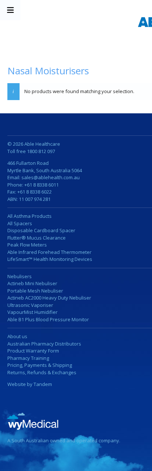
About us (17, 336)
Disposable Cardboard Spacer (41, 230)
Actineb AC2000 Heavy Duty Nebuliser (49, 297)
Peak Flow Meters (27, 244)
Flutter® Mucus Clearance (36, 237)
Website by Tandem (29, 384)
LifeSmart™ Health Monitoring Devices (49, 259)
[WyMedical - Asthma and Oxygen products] (33, 421)
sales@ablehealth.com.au (50, 177)
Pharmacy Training (28, 358)
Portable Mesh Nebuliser (35, 290)
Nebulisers (19, 276)
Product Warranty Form (33, 350)
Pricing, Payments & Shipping (39, 365)
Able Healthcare (42, 144)
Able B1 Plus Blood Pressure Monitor (48, 319)
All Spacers (19, 223)
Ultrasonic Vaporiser (30, 305)
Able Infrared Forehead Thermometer (49, 252)
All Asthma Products (29, 216)
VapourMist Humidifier (32, 312)
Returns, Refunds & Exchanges (41, 372)
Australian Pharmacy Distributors (44, 343)
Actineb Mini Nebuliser (32, 283)
